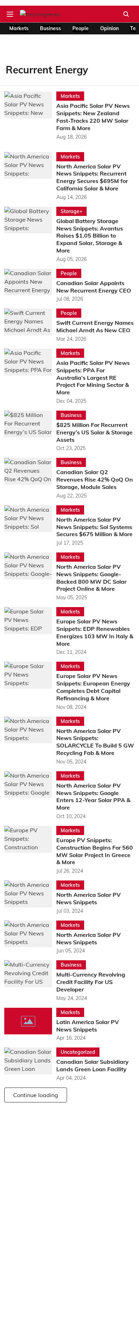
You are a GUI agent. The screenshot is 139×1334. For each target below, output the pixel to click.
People (80, 28)
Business (50, 28)
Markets (19, 28)
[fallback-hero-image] (30, 115)
